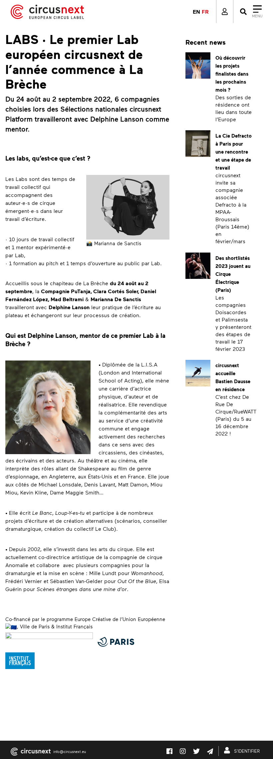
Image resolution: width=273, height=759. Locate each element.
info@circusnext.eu (69, 751)
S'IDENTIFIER (246, 751)
